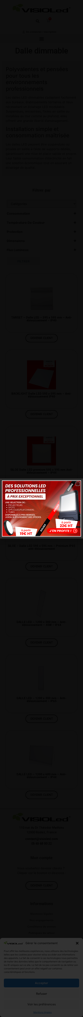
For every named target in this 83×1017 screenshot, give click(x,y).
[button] (77, 483)
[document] (41, 508)
